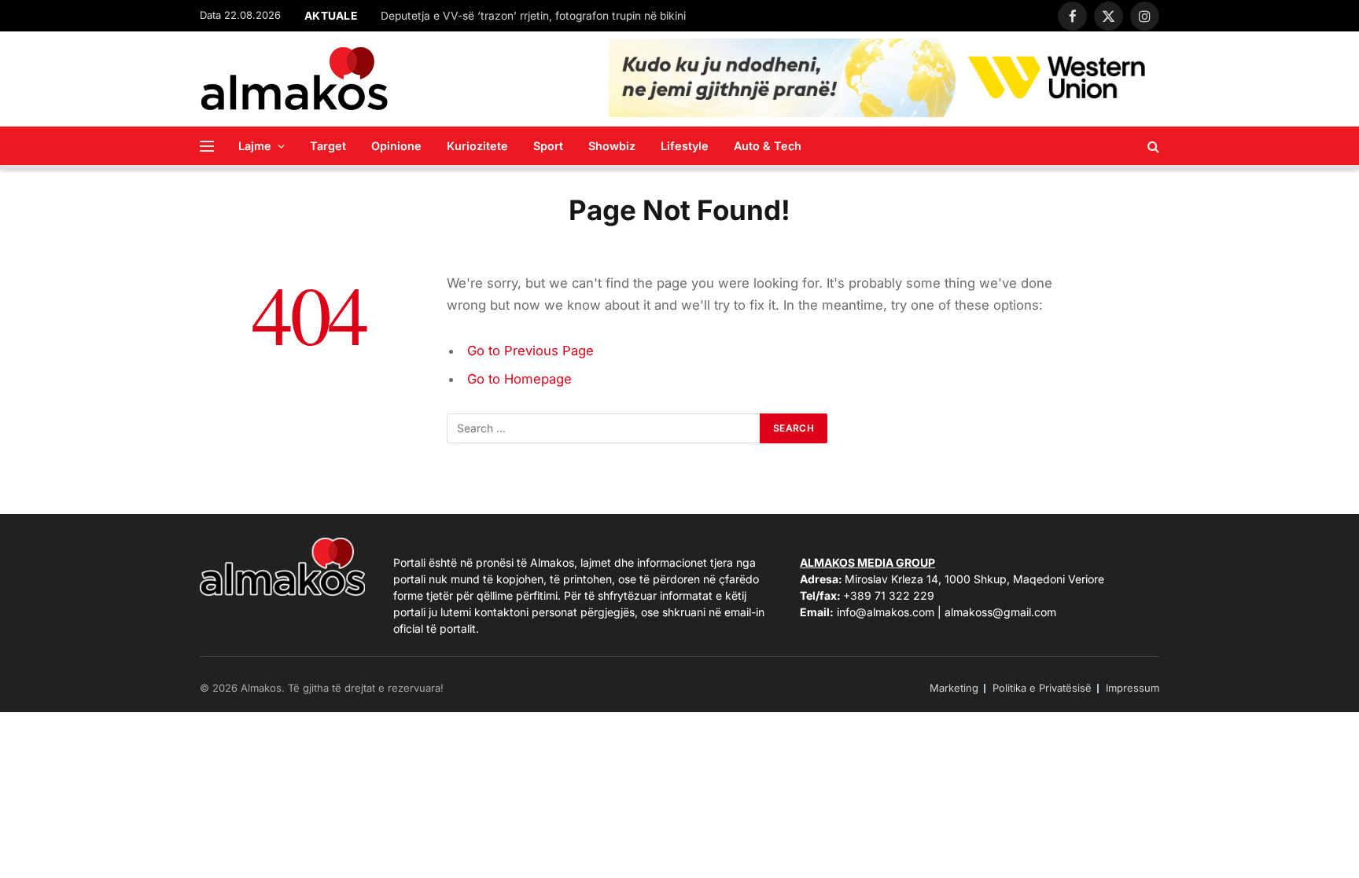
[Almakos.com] (294, 78)
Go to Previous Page (530, 350)
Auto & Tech (767, 145)
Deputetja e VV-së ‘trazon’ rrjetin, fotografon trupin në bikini (533, 15)
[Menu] (207, 145)
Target (328, 145)
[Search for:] (604, 428)
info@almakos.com (885, 612)
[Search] (1151, 145)
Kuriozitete (477, 145)
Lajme (254, 145)
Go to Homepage (519, 379)
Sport (548, 145)
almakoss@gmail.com (1000, 612)
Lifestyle (685, 145)
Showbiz (611, 145)
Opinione (396, 145)
